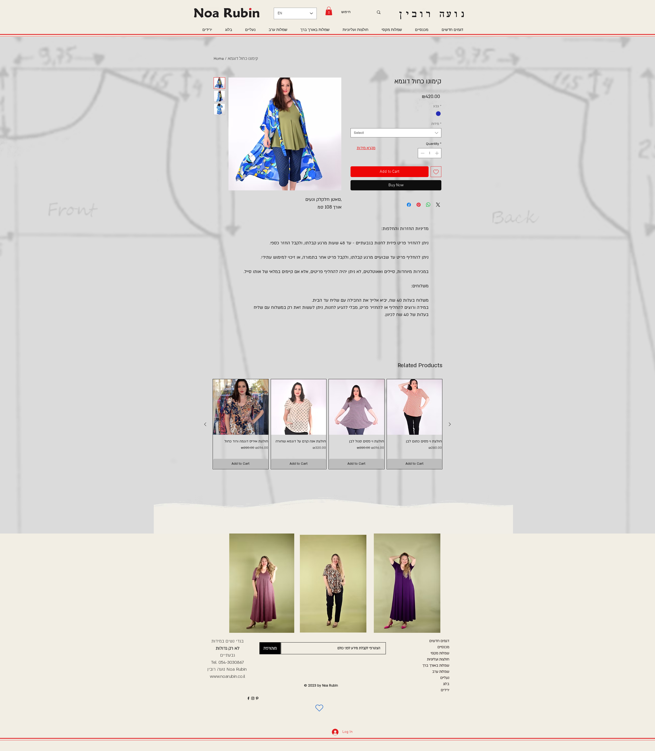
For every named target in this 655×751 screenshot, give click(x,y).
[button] (328, 11)
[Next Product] (450, 424)
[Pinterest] (257, 698)
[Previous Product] (205, 424)
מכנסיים (443, 647)
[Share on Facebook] (409, 205)
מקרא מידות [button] (366, 147)
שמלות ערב (440, 671)
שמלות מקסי (440, 653)
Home (219, 58)
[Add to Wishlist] (436, 171)
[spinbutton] (429, 153)
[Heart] (319, 708)
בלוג (446, 683)
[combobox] (396, 132)
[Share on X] (438, 205)
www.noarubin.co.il (227, 676)
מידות (436, 124)
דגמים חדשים (439, 640)
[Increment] (437, 153)
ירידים (445, 690)
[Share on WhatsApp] (428, 205)
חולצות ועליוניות (438, 659)
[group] (327, 424)
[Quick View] (240, 407)
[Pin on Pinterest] (419, 205)
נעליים (444, 677)
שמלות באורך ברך (435, 665)
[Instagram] (253, 698)
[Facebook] (248, 698)
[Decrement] (422, 153)
